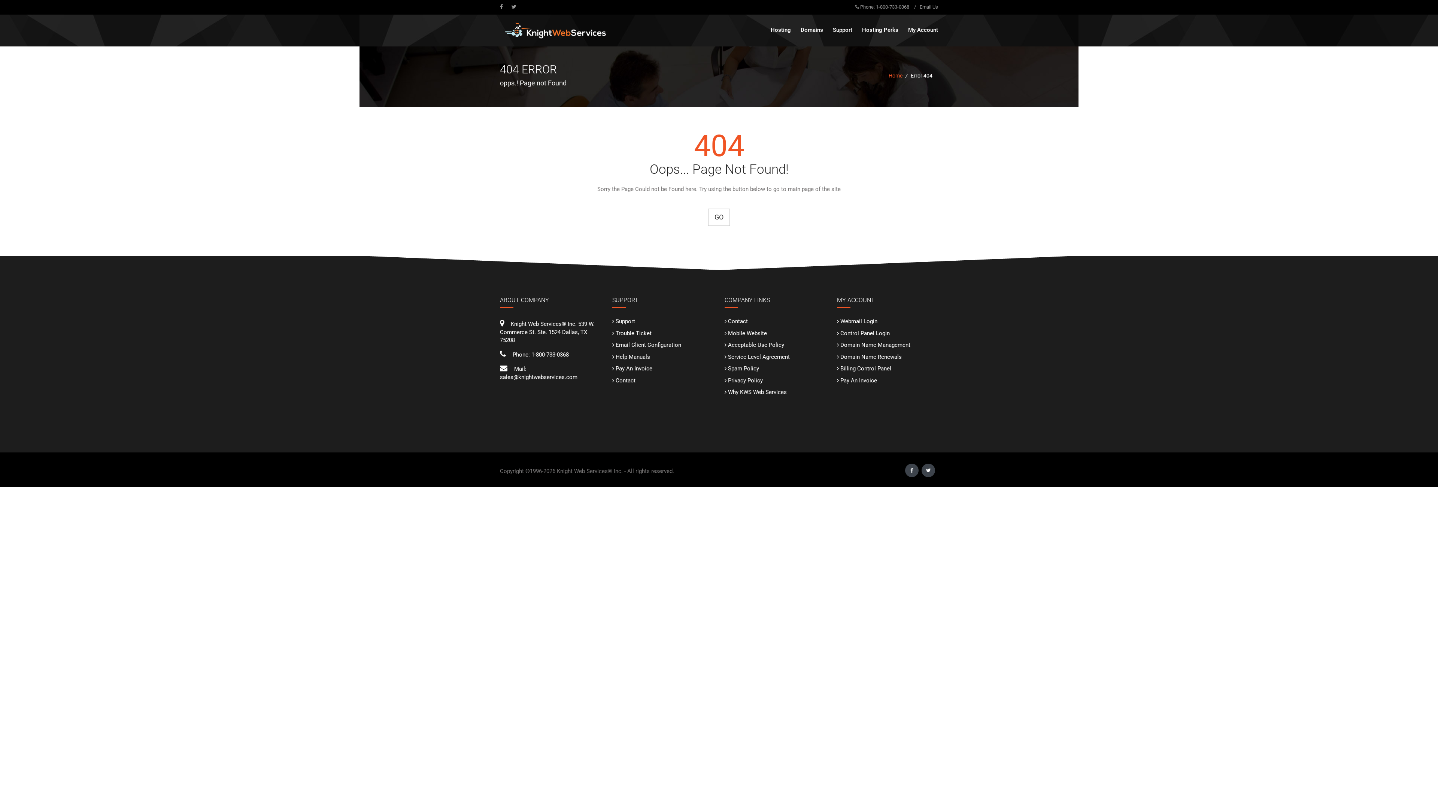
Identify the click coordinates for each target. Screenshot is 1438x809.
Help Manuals (633, 357)
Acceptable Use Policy (756, 345)
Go (719, 217)
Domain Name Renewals (871, 357)
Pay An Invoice (634, 368)
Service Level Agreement (759, 357)
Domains (812, 30)
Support (625, 321)
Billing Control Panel (865, 368)
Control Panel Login (865, 333)
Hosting (781, 30)
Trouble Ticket (634, 333)
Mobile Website (747, 333)
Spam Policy (743, 368)
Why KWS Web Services (757, 392)
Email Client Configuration (648, 345)
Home (895, 76)
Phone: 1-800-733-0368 (884, 7)
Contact (625, 380)
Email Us (929, 7)
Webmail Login (858, 321)
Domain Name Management (875, 345)
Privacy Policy (745, 380)
